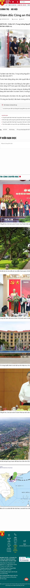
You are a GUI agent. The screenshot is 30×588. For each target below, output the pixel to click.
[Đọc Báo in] (18, 2)
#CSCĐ (5, 129)
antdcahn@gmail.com (24, 545)
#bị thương (11, 129)
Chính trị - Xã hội (21, 5)
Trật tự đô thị (12, 5)
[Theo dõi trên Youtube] (13, 2)
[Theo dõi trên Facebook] (11, 2)
